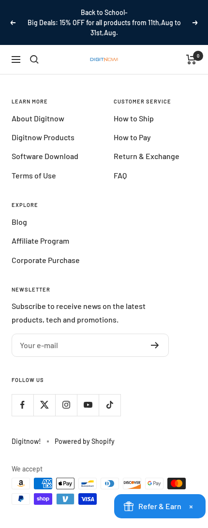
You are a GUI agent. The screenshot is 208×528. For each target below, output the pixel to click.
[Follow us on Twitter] (44, 405)
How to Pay (132, 137)
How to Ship (134, 118)
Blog (19, 221)
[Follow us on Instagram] (66, 405)
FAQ (120, 175)
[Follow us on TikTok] (109, 405)
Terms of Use (34, 175)
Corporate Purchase (46, 259)
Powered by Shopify (85, 441)
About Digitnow (38, 118)
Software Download (45, 156)
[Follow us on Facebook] (22, 405)
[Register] (155, 345)
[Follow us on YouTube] (88, 405)
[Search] (34, 59)
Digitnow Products (43, 137)
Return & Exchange (146, 156)
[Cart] (191, 59)
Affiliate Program (40, 240)
